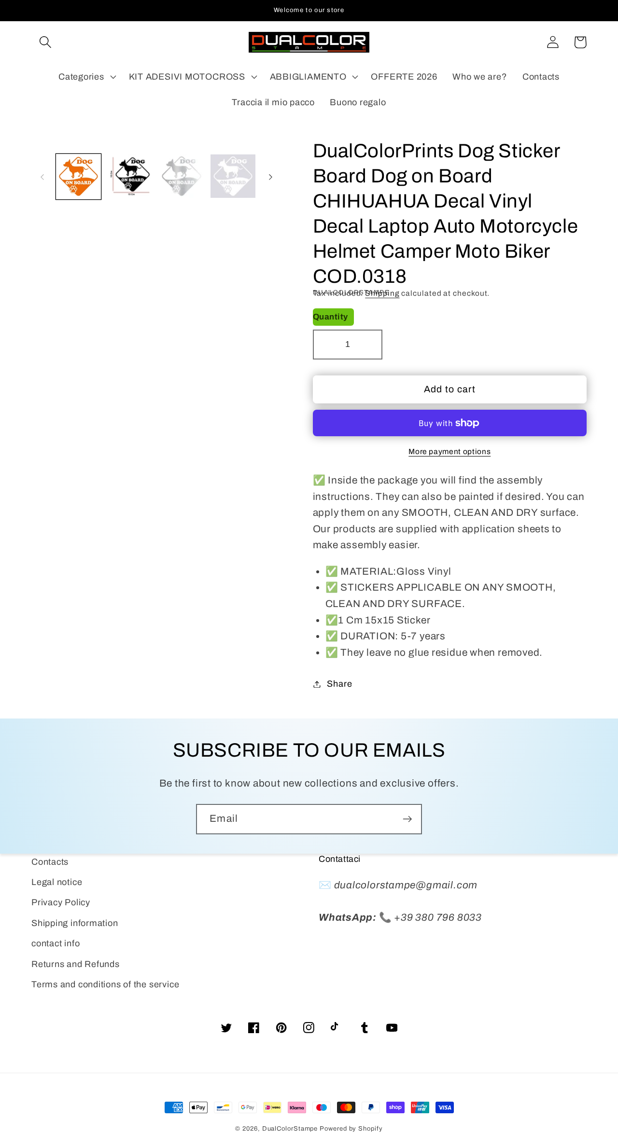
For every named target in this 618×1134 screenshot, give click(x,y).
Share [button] (339, 684)
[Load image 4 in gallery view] (233, 177)
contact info (55, 943)
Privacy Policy (60, 902)
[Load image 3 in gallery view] (181, 177)
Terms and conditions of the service (105, 984)
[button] (45, 42)
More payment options (449, 451)
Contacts (50, 862)
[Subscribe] (407, 819)
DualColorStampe (290, 1128)
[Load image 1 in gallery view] (78, 177)
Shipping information (74, 923)
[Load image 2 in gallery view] (130, 177)
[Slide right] (270, 177)
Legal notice (56, 882)
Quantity (330, 316)
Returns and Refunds (75, 964)
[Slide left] (42, 177)
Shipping (382, 293)
